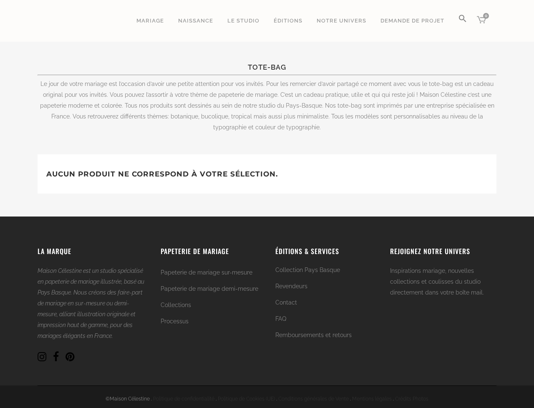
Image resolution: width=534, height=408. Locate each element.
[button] (462, 21)
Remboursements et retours (313, 335)
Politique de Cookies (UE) (246, 399)
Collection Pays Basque (307, 270)
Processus (175, 321)
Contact (286, 302)
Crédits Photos (411, 399)
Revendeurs (291, 286)
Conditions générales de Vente (313, 399)
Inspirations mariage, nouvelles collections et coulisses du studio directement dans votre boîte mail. (437, 281)
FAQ (280, 318)
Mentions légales (372, 399)
